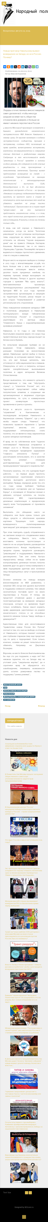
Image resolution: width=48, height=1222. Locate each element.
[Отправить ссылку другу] (44, 62)
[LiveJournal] (26, 66)
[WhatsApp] (33, 66)
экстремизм (9, 700)
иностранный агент (13, 684)
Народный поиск (15, 721)
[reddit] (19, 66)
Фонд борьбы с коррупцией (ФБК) (19, 697)
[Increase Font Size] (30, 1193)
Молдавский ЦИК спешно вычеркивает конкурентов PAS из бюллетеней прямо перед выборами (21, 903)
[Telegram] (37, 66)
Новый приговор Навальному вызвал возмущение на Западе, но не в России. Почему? (22, 54)
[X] (15, 66)
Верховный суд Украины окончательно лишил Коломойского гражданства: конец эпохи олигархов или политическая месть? (23, 1157)
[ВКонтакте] (4, 66)
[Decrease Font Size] (26, 1193)
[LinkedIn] (22, 66)
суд (5, 687)
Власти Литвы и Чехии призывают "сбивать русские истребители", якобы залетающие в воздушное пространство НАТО (23, 967)
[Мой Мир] (11, 66)
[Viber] (29, 66)
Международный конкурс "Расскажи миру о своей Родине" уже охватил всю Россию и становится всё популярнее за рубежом (23, 1030)
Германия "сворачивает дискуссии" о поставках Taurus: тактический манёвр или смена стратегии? (23, 1094)
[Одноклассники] (8, 66)
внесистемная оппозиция (15, 690)
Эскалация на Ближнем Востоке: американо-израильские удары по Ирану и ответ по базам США (23, 746)
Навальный (9, 694)
